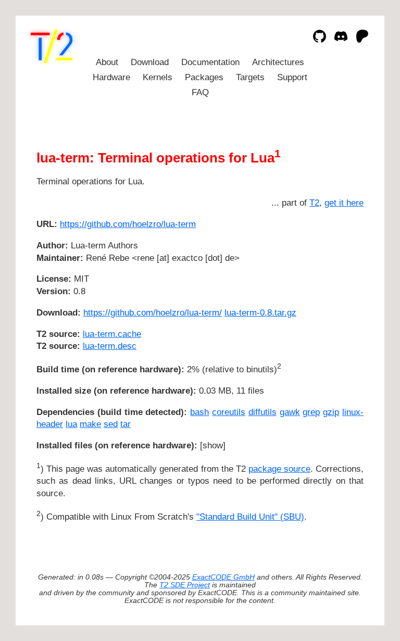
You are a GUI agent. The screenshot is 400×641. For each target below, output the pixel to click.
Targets (250, 77)
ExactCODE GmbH (223, 577)
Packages (204, 77)
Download (150, 62)
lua (71, 424)
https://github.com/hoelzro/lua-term (128, 224)
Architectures (278, 62)
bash (199, 412)
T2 (314, 203)
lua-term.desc (109, 346)
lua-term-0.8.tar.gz (260, 313)
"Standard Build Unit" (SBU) (250, 517)
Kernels (157, 77)
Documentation (210, 62)
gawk (290, 412)
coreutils (228, 412)
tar (125, 424)
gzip (331, 412)
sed (111, 424)
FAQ (200, 92)
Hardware (111, 77)
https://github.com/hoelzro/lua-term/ (152, 313)
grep (311, 412)
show (213, 445)
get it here (344, 203)
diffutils (262, 412)
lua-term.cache (112, 334)
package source (279, 469)
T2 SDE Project (184, 585)
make (90, 424)
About (107, 62)
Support (292, 77)
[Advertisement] (332, 285)
